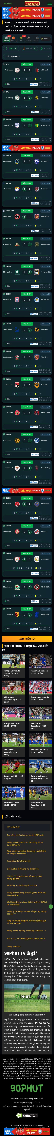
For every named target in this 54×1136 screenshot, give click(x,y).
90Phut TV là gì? (13, 827)
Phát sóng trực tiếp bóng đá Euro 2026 (22, 885)
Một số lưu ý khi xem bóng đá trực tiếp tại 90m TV (26, 938)
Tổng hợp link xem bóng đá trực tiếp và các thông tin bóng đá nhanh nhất (26, 852)
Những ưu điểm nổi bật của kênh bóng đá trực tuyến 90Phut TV (25, 843)
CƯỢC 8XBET (32, 3)
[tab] (6, 39)
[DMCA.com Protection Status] (27, 1115)
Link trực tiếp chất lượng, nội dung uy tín (23, 869)
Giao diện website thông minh (19, 861)
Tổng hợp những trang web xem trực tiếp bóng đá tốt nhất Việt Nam (26, 922)
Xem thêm (25, 638)
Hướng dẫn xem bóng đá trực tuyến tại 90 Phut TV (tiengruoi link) (26, 894)
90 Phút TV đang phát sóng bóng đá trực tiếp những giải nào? (24, 877)
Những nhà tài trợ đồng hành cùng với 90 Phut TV (26, 930)
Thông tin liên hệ (13, 946)
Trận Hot (30, 48)
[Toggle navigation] (50, 3)
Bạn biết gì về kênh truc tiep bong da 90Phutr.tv (25, 835)
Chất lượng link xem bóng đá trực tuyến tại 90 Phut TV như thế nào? (27, 903)
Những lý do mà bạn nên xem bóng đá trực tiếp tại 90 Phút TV (27, 912)
